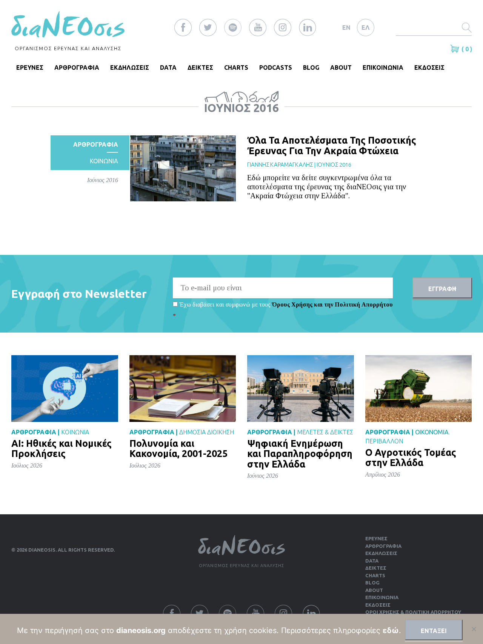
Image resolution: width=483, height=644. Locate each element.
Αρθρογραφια (76, 67)
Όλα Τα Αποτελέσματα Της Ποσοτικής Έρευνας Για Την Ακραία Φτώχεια (331, 145)
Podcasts (275, 67)
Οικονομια (432, 432)
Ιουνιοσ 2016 (334, 164)
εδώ (391, 630)
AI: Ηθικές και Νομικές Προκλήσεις (61, 448)
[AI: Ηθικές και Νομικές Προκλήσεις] (64, 388)
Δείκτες (375, 567)
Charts (236, 67)
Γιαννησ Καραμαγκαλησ (280, 164)
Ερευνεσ (29, 67)
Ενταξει (434, 630)
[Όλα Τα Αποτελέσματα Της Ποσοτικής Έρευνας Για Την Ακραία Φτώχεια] (183, 168)
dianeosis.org (141, 630)
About (341, 67)
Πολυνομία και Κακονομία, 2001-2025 (178, 448)
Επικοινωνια (383, 67)
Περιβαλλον (384, 441)
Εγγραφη (442, 288)
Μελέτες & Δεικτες (325, 432)
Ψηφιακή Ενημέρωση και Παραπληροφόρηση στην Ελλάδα (299, 453)
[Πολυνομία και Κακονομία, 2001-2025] (182, 388)
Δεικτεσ (200, 67)
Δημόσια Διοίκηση (206, 432)
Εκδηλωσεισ (129, 67)
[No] (473, 629)
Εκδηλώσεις (381, 553)
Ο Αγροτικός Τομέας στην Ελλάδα (410, 457)
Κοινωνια (104, 161)
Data (168, 67)
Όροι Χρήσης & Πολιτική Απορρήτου (413, 612)
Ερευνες (376, 538)
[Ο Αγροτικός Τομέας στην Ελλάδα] (418, 388)
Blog (311, 67)
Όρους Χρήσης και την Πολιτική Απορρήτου (332, 304)
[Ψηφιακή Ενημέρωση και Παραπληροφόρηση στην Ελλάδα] (300, 388)
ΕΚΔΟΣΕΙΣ (429, 67)
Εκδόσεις (378, 604)
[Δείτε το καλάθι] (455, 48)
